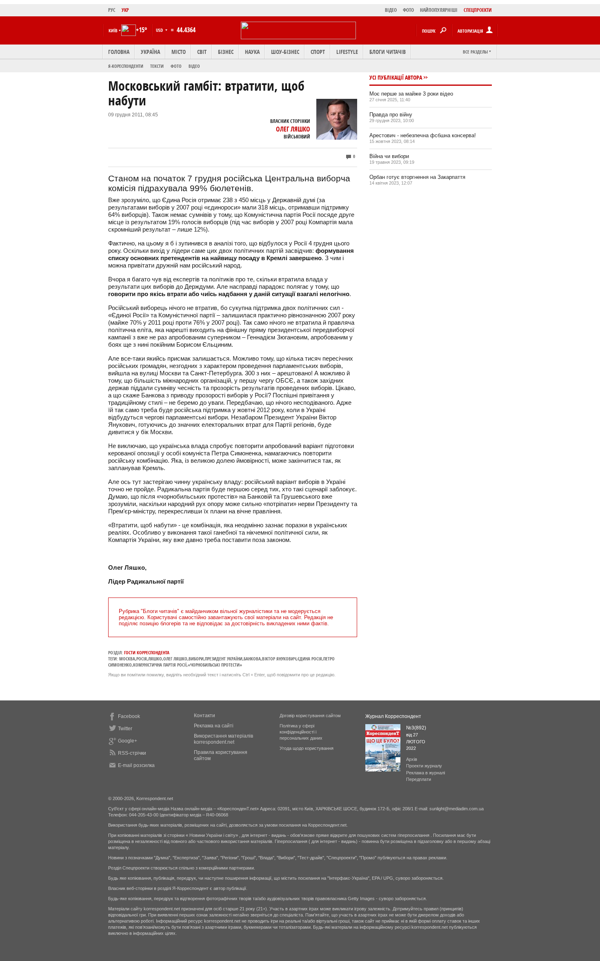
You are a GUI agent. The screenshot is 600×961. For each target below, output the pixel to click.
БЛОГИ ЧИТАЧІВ (387, 52)
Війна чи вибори (389, 156)
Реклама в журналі (425, 772)
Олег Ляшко (293, 129)
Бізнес (225, 52)
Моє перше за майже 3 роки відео (411, 94)
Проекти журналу (424, 765)
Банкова (252, 659)
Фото (176, 66)
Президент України (223, 659)
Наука (252, 52)
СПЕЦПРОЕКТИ (478, 10)
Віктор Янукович (279, 659)
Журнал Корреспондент (393, 716)
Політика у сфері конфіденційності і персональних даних (301, 731)
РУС (112, 10)
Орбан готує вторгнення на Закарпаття (417, 177)
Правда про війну (390, 114)
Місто (178, 52)
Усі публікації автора (395, 77)
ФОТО (408, 10)
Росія (141, 659)
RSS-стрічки (132, 753)
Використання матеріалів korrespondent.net (223, 739)
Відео (194, 66)
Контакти (204, 715)
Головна (118, 52)
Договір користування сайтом (310, 715)
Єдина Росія (310, 659)
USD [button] (160, 30)
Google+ (127, 741)
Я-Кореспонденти (125, 66)
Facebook (129, 716)
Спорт (318, 52)
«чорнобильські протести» (215, 665)
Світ (202, 52)
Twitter (125, 728)
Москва (127, 659)
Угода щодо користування (306, 748)
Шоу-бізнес (285, 52)
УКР (125, 10)
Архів (411, 759)
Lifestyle (347, 52)
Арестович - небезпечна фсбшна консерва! (422, 135)
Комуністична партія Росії (160, 665)
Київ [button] (113, 30)
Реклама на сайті (213, 726)
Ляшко (155, 659)
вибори (196, 659)
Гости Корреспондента (146, 652)
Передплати (418, 779)
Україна (150, 52)
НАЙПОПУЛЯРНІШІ (439, 10)
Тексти (157, 66)
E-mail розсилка (136, 765)
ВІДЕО (391, 10)
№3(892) (416, 728)
